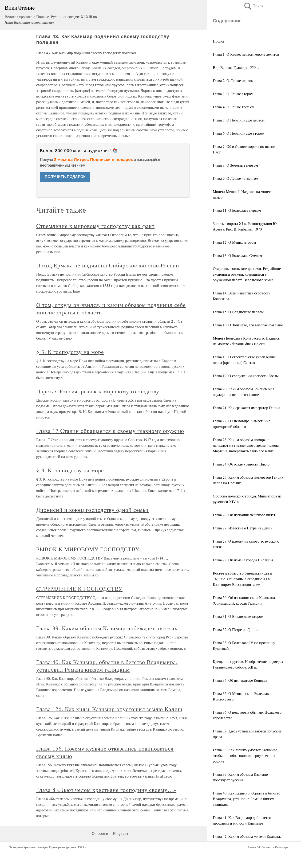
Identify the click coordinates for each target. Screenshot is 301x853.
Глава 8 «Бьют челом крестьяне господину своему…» (106, 790)
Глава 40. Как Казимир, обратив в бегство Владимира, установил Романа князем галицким (246, 798)
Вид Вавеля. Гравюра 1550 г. (236, 67)
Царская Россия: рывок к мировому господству (97, 391)
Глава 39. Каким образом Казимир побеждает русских (107, 628)
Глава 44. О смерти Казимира (268, 847)
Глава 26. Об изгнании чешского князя (244, 514)
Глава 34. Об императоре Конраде (240, 680)
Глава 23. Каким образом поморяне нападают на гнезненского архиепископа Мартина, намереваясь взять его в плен (246, 445)
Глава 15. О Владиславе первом (238, 311)
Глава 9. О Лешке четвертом (235, 178)
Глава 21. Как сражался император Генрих (247, 407)
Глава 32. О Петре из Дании (235, 629)
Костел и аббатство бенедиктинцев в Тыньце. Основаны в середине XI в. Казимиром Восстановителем (242, 579)
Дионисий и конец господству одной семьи (92, 509)
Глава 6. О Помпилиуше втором (238, 133)
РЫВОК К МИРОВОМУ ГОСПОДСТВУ (87, 549)
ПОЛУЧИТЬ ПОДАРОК (65, 177)
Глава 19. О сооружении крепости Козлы (246, 375)
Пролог (219, 41)
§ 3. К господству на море (70, 352)
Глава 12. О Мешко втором (234, 242)
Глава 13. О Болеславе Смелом (237, 255)
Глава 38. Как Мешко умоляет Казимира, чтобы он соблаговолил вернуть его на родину (245, 755)
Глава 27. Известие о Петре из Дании (243, 527)
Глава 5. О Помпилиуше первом (239, 119)
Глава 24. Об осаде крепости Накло (241, 464)
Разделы (120, 834)
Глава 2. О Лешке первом (233, 80)
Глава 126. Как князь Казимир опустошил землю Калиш (109, 709)
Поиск (253, 6)
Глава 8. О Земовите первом (235, 165)
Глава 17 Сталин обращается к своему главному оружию (110, 430)
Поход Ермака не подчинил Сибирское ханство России (107, 265)
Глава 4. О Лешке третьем (233, 106)
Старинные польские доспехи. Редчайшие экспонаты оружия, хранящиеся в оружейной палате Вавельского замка (247, 274)
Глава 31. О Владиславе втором (238, 616)
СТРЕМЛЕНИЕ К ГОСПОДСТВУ (79, 588)
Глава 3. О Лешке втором (233, 93)
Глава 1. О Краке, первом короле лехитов (246, 54)
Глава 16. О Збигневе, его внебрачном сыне (248, 324)
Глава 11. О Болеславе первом (237, 210)
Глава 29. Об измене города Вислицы (243, 559)
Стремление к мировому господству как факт (95, 226)
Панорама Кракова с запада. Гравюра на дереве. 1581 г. (48, 847)
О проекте (100, 834)
